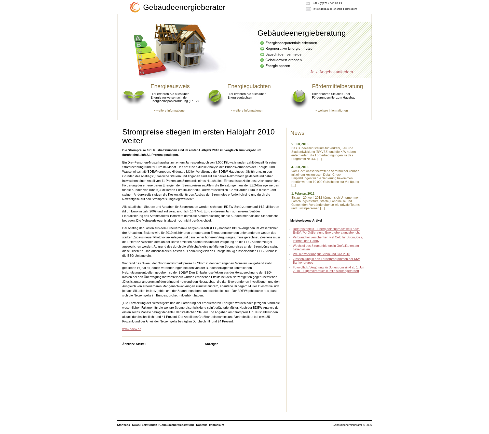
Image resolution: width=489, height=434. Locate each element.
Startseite (134, 18)
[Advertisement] (243, 380)
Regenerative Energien (235, 18)
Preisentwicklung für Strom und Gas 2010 (321, 254)
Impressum (216, 424)
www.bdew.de (131, 329)
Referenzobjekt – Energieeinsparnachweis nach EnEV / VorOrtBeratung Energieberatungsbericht (326, 230)
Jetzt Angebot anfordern (331, 72)
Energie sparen (284, 18)
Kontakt (133, 25)
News (136, 424)
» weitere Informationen (170, 110)
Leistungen (323, 18)
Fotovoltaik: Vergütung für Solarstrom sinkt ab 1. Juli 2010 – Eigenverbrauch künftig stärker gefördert (328, 269)
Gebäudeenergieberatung (180, 18)
